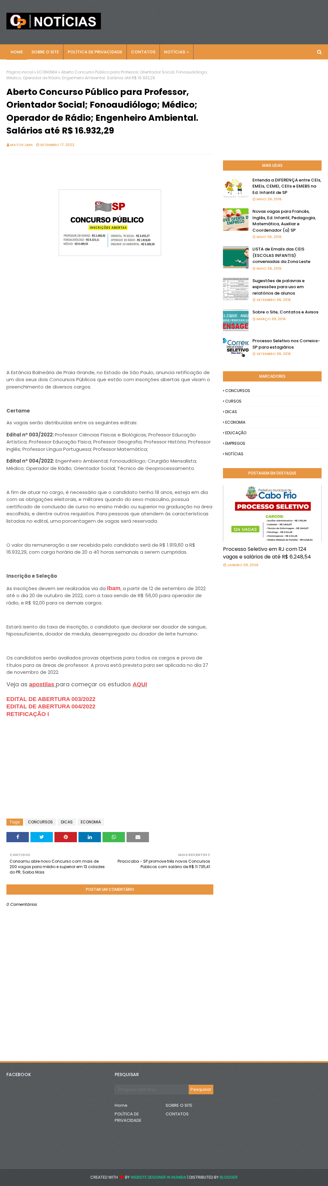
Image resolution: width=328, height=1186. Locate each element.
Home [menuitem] (17, 52)
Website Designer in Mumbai (158, 1177)
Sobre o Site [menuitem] (45, 52)
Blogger (229, 1177)
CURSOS (233, 401)
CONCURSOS (40, 822)
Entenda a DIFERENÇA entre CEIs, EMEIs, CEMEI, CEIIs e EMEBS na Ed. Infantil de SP (286, 186)
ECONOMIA (47, 72)
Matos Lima (21, 144)
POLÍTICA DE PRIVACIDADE (128, 1117)
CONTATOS (177, 1114)
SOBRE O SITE (179, 1105)
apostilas (42, 684)
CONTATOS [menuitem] (143, 52)
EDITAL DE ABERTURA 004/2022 (50, 706)
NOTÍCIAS (234, 454)
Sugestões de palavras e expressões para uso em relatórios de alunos (278, 287)
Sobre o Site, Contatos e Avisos (285, 312)
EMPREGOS (235, 443)
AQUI (140, 684)
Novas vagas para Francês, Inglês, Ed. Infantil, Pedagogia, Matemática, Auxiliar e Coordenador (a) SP (284, 220)
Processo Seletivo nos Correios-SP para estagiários (286, 344)
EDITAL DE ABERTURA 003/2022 (50, 699)
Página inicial (19, 72)
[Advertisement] (109, 317)
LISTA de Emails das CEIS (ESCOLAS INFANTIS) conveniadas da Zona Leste (281, 255)
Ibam (113, 588)
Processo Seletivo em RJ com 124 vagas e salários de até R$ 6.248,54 (267, 552)
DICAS (67, 822)
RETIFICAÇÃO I (27, 714)
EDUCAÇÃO (235, 432)
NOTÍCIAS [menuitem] (174, 52)
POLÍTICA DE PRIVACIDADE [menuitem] (95, 52)
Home (121, 1105)
